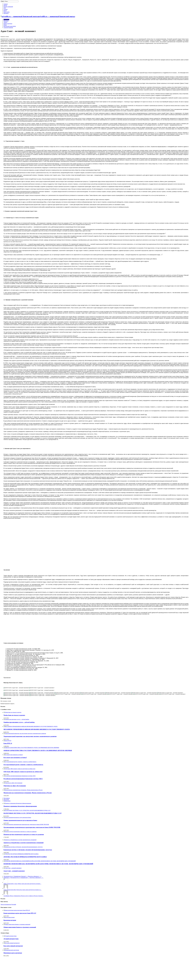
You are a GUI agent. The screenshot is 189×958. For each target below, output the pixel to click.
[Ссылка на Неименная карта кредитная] (11, 950)
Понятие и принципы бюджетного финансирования (20, 806)
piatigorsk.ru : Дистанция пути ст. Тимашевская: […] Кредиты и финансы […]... (23, 877)
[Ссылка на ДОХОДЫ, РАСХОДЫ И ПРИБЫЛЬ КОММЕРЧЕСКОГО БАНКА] (21, 854)
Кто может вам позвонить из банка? (15, 757)
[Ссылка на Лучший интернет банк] (10, 936)
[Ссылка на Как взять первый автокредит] (12, 943)
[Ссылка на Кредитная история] (9, 917)
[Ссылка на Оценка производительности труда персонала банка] (17, 817)
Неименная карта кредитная (13, 953)
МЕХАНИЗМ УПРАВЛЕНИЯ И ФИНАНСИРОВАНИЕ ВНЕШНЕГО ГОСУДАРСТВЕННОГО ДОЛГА (37, 729)
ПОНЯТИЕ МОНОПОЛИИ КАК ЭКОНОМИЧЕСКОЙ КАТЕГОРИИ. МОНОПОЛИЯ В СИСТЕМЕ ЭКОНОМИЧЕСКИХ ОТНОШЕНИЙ (48, 864)
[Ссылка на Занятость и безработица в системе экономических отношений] (20, 839)
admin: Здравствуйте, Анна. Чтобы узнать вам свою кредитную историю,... (22, 883)
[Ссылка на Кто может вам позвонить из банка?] (13, 754)
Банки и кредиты (8, 23)
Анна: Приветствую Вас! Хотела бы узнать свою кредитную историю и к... (22, 889)
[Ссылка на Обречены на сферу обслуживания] (13, 782)
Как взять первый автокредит (13, 946)
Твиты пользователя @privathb (8, 904)
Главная (6, 4)
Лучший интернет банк (11, 939)
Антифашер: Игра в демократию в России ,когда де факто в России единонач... (23, 895)
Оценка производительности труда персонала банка (20, 820)
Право (5, 25)
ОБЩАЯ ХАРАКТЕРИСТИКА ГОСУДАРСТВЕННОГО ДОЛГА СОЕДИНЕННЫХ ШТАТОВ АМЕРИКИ (38, 750)
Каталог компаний (8, 6)
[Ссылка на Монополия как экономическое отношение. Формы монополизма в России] (23, 790)
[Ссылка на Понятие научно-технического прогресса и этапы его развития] (20, 831)
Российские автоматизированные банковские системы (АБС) (23, 778)
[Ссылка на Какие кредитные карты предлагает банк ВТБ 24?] (17, 910)
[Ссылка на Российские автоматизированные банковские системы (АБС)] (20, 775)
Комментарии (7, 800)
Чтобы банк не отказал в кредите (14, 715)
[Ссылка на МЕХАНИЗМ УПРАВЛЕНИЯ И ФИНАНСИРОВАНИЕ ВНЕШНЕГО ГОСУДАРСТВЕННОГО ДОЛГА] (31, 726)
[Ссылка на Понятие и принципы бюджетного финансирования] (17, 803)
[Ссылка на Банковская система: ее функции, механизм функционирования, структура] (23, 846)
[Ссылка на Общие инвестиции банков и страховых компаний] (17, 924)
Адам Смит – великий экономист (14, 871)
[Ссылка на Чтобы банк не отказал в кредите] (12, 712)
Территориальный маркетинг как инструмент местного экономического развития (30, 736)
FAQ (5, 8)
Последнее (6, 799)
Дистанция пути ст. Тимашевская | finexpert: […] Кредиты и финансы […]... (23, 876)
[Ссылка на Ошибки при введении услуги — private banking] (16, 719)
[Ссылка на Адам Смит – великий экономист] (13, 868)
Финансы (6, 21)
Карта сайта (7, 12)
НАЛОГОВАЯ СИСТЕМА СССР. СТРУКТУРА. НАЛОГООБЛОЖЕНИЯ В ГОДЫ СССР (32, 813)
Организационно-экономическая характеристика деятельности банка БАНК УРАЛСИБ (32, 827)
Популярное (7, 798)
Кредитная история (10, 920)
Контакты (6, 13)
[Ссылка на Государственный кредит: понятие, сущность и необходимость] (20, 761)
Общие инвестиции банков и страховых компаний (20, 927)
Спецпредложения (8, 27)
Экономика (6, 19)
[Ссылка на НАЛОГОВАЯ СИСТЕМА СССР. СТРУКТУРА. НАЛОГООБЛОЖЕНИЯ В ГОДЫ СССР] (27, 810)
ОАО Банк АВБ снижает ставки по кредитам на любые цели (23, 771)
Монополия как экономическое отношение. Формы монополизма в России (28, 793)
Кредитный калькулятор (10, 26)
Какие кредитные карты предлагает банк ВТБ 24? (20, 913)
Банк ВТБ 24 (8, 743)
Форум (5, 5)
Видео (5, 10)
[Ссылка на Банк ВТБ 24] (7, 740)
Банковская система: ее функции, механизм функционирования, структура (28, 850)
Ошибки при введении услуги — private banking (19, 722)
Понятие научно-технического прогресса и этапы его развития (24, 834)
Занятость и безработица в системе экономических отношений (23, 842)
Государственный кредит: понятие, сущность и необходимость (23, 764)
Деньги (5, 22)
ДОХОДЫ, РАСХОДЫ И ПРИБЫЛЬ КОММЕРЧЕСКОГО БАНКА (25, 857)
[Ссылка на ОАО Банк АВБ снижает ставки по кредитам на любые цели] (19, 768)
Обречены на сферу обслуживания (15, 786)
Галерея (5, 9)
